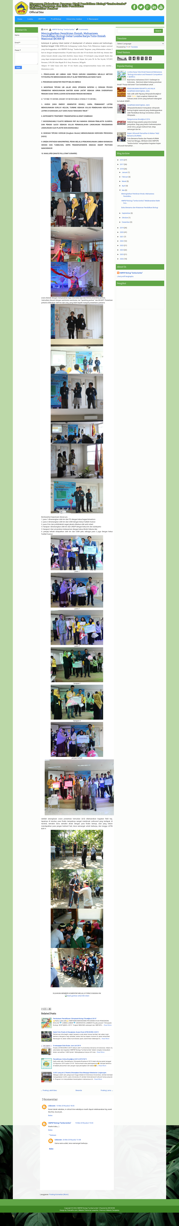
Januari (124, 172)
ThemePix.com (72, 1210)
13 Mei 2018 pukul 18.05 (65, 1106)
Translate (134, 47)
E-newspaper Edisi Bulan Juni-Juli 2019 (67, 1045)
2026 (122, 259)
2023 (122, 245)
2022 (122, 241)
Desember (126, 222)
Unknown (51, 1106)
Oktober (125, 218)
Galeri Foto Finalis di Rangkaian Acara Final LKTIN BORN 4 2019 (76, 1032)
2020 (122, 232)
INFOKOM (111, 1208)
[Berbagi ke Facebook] (50, 1009)
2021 (122, 237)
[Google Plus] (148, 7)
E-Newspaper (92, 19)
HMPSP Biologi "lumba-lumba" (63, 29)
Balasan (53, 1135)
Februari (125, 177)
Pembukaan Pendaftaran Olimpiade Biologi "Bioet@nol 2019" (74, 1018)
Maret (124, 181)
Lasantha (95, 1210)
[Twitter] (141, 7)
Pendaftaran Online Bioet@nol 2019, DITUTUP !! (70, 1059)
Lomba (30, 19)
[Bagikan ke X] (47, 1009)
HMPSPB (42, 19)
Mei (123, 190)
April (123, 186)
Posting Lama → (107, 1090)
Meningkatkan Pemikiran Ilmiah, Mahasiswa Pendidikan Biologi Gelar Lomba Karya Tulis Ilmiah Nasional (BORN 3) (73, 36)
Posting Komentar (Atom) (59, 1194)
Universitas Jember (74, 19)
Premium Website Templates (109, 1210)
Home (19, 19)
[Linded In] (154, 7)
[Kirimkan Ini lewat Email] (42, 1009)
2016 (122, 160)
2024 (122, 250)
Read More (108, 1025)
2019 (122, 228)
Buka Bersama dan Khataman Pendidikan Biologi (139, 208)
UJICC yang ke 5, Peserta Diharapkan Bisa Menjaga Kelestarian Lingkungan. (80, 1073)
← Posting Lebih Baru (49, 1090)
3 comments (83, 29)
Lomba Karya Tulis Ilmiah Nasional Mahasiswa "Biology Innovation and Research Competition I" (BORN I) (144, 74)
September (126, 213)
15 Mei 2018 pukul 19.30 (84, 1123)
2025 (122, 254)
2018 (122, 169)
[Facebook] (134, 7)
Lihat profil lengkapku (125, 276)
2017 (122, 164)
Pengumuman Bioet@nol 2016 (138, 119)
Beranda (79, 1090)
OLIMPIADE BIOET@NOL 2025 (138, 105)
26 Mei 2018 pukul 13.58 (72, 1140)
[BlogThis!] (45, 1009)
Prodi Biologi (56, 19)
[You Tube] (161, 7)
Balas (50, 1115)
